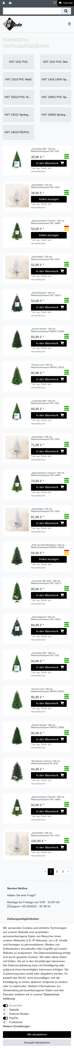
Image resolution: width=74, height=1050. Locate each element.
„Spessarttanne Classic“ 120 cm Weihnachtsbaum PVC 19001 (47, 222)
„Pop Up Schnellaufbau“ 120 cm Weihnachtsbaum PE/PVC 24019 (48, 546)
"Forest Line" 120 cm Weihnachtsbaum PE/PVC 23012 (47, 366)
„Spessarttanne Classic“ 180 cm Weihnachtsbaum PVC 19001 (47, 798)
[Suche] (66, 11)
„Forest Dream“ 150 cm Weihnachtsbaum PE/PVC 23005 (47, 726)
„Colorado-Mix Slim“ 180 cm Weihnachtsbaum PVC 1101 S (46, 582)
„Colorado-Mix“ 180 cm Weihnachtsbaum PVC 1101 (45, 654)
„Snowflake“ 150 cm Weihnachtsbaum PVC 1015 (45, 258)
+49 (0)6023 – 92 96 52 (35, 906)
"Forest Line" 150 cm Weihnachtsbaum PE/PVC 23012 (47, 690)
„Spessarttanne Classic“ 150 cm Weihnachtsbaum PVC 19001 (47, 474)
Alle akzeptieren (37, 1034)
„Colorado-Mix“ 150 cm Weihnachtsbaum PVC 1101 (45, 402)
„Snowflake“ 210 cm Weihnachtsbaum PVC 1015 (45, 510)
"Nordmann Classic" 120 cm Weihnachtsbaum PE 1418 (45, 762)
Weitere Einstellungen (16, 1026)
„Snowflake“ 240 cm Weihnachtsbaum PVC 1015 (45, 834)
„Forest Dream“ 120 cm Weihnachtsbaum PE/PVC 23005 (47, 330)
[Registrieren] (10, 3)
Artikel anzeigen (49, 199)
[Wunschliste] (54, 3)
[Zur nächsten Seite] (68, 871)
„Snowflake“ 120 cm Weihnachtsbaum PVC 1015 (45, 186)
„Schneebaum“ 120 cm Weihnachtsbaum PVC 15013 (46, 294)
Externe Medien (19, 1013)
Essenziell (15, 1005)
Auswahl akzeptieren (37, 1042)
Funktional (15, 1022)
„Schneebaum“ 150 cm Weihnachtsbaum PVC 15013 (46, 618)
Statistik (14, 1009)
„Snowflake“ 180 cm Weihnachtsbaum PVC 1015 (45, 438)
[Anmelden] (4, 3)
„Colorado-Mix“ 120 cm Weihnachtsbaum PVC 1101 (45, 150)
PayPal (13, 1018)
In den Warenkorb (47, 163)
